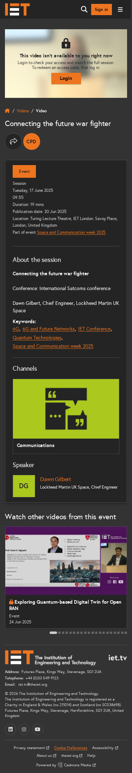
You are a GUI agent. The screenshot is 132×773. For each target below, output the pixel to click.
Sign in (101, 9)
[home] (7, 111)
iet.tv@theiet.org (32, 684)
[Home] (17, 9)
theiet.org (70, 755)
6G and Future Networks (49, 329)
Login (66, 78)
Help (91, 755)
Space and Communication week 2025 (71, 232)
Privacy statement (30, 748)
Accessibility (103, 748)
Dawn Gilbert (55, 479)
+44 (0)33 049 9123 (42, 678)
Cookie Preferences (70, 748)
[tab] (53, 632)
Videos (23, 110)
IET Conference (94, 329)
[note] (31, 141)
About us (45, 755)
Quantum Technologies (37, 338)
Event (24, 171)
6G (16, 329)
